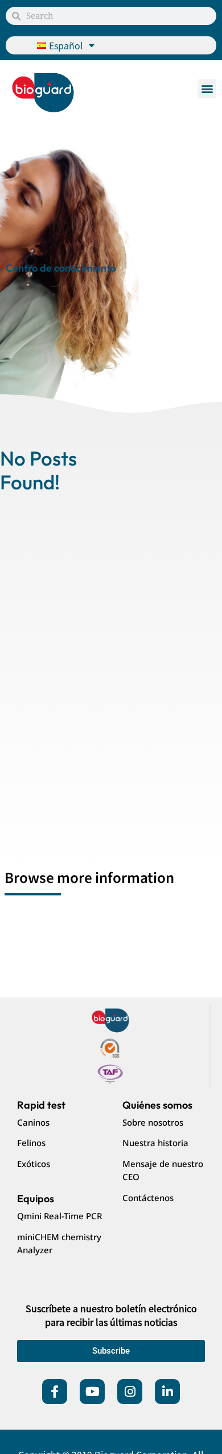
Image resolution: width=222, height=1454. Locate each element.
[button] (207, 88)
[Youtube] (92, 1391)
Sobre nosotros (152, 1122)
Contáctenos (148, 1197)
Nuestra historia (155, 1142)
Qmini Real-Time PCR (59, 1215)
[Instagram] (129, 1391)
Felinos (31, 1142)
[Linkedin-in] (167, 1391)
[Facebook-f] (54, 1391)
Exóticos (33, 1163)
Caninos (33, 1122)
